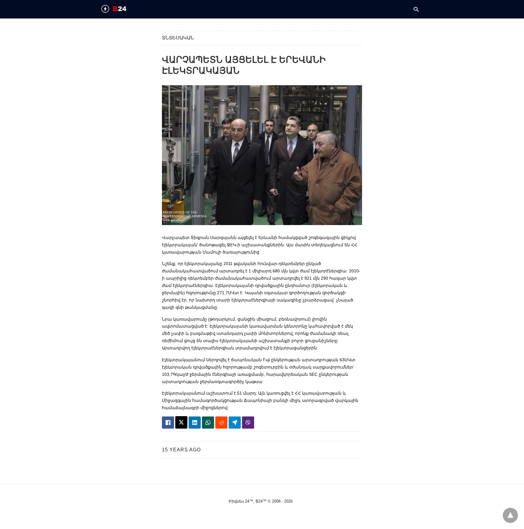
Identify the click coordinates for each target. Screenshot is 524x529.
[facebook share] (168, 422)
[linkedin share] (195, 422)
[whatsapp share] (208, 422)
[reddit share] (221, 422)
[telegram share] (235, 422)
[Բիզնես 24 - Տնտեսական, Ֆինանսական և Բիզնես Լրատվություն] (124, 9)
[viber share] (248, 422)
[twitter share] (181, 422)
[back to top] (510, 515)
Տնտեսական (178, 37)
